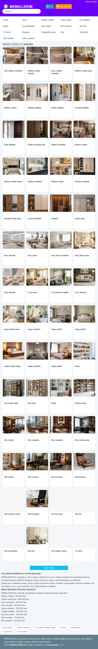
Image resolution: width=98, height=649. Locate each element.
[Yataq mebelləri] (37, 345)
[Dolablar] (61, 197)
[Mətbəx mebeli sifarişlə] (37, 50)
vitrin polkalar (76, 627)
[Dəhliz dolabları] (61, 87)
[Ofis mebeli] (13, 419)
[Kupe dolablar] (13, 124)
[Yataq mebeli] (61, 308)
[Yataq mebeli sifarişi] (13, 345)
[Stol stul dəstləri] (13, 530)
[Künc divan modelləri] (61, 234)
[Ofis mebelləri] (37, 419)
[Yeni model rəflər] (13, 382)
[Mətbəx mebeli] (13, 87)
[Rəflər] (84, 345)
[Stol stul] (84, 493)
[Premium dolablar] (84, 161)
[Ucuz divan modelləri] (61, 271)
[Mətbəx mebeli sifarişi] (13, 161)
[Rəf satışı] (37, 382)
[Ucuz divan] (37, 271)
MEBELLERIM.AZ (12, 44)
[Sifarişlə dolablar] (37, 87)
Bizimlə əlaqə (91, 2)
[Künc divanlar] (13, 234)
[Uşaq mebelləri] (37, 308)
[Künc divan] (37, 234)
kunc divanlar (22, 632)
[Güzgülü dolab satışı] (13, 197)
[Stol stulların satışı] (61, 530)
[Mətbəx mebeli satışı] (84, 50)
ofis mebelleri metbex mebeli (45, 627)
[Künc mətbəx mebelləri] (61, 50)
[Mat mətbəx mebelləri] (13, 50)
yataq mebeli (7, 627)
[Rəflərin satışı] (84, 382)
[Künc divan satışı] (84, 234)
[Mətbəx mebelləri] (61, 124)
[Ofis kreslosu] (37, 456)
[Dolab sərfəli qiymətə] (37, 124)
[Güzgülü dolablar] (84, 87)
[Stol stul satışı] (61, 493)
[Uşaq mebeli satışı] (13, 308)
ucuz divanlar (8, 632)
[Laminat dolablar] (37, 197)
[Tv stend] (84, 530)
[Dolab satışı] (84, 197)
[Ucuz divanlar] (84, 271)
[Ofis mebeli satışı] (84, 419)
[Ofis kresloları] (61, 456)
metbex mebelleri (23, 627)
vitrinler (63, 627)
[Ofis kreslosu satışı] (13, 493)
